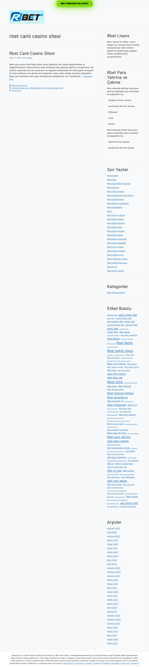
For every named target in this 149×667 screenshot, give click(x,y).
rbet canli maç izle (119, 355)
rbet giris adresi (124, 370)
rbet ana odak (111, 343)
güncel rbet (131, 325)
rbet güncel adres (115, 389)
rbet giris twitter (116, 373)
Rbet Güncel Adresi (120, 393)
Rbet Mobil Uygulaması (118, 203)
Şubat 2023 (112, 639)
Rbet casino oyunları (115, 367)
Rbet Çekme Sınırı (115, 255)
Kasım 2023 (112, 604)
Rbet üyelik (132, 496)
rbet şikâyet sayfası (113, 503)
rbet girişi (112, 386)
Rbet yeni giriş (128, 485)
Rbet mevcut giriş (115, 424)
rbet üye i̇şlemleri (120, 497)
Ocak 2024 (112, 596)
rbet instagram (116, 405)
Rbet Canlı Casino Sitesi (32, 53)
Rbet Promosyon (113, 445)
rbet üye (110, 497)
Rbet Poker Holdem (116, 251)
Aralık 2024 (112, 552)
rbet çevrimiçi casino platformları (117, 491)
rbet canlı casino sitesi (20, 88)
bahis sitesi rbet (128, 314)
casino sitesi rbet (124, 318)
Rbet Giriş (111, 179)
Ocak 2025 (112, 548)
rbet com (112, 370)
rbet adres (124, 332)
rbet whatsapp (128, 477)
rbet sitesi (130, 451)
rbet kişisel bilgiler (112, 411)
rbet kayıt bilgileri (112, 409)
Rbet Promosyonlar (19, 86)
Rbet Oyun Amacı (115, 247)
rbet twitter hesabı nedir (127, 474)
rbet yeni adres (117, 481)
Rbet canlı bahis (113, 358)
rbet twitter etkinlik (113, 474)
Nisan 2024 (112, 584)
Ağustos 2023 (113, 615)
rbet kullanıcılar (125, 412)
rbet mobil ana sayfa (131, 424)
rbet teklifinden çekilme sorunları (117, 461)
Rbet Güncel (124, 386)
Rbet (109, 211)
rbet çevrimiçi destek (115, 493)
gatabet (89, 663)
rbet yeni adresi (114, 484)
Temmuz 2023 (114, 619)
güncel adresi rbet (115, 325)
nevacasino (79, 663)
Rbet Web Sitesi (113, 477)
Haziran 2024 (113, 576)
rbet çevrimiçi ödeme (131, 493)
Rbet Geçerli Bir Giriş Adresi (120, 195)
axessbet (134, 663)
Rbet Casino (132, 364)
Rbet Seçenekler (114, 207)
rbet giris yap (114, 377)
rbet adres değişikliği (129, 335)
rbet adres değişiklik (113, 335)
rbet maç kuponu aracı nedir (115, 418)
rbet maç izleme (127, 414)
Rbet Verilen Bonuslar (117, 263)
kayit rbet (112, 328)
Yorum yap (16, 91)
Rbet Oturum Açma (116, 215)
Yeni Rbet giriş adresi (127, 507)
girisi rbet (130, 321)
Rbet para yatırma (118, 437)
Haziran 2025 (113, 536)
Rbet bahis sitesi (120, 351)
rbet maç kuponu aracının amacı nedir (118, 421)
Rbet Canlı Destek (116, 363)
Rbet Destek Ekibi (115, 199)
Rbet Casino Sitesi (131, 367)
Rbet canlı (130, 355)
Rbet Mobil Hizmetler (117, 239)
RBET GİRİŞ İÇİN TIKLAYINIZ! (74, 3)
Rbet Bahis (124, 343)
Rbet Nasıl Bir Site (37, 88)
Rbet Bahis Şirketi (115, 219)
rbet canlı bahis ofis (127, 358)
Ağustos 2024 (113, 568)
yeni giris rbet (112, 507)
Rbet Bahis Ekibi (114, 227)
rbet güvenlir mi (115, 401)
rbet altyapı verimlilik (127, 339)
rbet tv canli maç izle (117, 467)
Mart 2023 (112, 635)
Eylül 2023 (112, 611)
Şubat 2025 (112, 544)
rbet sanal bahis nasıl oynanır (115, 451)
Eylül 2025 (112, 532)
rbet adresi (113, 338)
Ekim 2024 (112, 560)
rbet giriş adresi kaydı (130, 383)
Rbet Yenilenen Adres (117, 259)
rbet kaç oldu (125, 408)
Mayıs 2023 (112, 627)
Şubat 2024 (112, 592)
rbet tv (110, 463)
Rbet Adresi (112, 176)
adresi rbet (112, 315)
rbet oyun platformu (133, 433)
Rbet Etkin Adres (115, 235)
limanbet (96, 663)
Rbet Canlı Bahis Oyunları (119, 183)
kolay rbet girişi (124, 329)
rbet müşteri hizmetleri (117, 430)
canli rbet (110, 318)
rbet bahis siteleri (112, 347)
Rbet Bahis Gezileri (116, 223)
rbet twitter (128, 470)
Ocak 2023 (112, 643)
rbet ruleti (134, 448)
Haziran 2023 (113, 623)
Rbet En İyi (112, 267)
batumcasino (68, 663)
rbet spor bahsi (132, 458)
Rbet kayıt (132, 405)
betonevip (125, 663)
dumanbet (115, 663)
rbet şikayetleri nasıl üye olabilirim (117, 500)
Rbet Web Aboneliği (116, 243)
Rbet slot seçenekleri (115, 454)
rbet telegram (133, 461)
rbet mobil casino (112, 427)
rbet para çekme (118, 441)
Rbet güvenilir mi (117, 397)
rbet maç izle (112, 415)
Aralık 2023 (112, 600)
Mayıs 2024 (112, 580)
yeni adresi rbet (129, 503)
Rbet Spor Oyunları (116, 231)
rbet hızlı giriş (129, 401)
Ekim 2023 (112, 607)
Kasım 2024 (112, 556)
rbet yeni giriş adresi (115, 488)
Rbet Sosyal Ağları (115, 191)
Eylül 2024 (112, 564)
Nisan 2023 (112, 631)
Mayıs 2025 (112, 540)
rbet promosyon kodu (118, 448)
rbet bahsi (110, 355)
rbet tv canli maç (124, 463)
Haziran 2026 (113, 528)
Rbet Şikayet (113, 187)
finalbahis (106, 663)
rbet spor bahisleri (116, 457)
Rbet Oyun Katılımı (115, 271)
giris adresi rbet (115, 321)
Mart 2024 (112, 588)
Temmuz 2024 (114, 572)
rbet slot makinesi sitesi (54, 88)
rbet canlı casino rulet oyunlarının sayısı (118, 361)
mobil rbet (112, 332)
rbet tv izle (114, 470)
